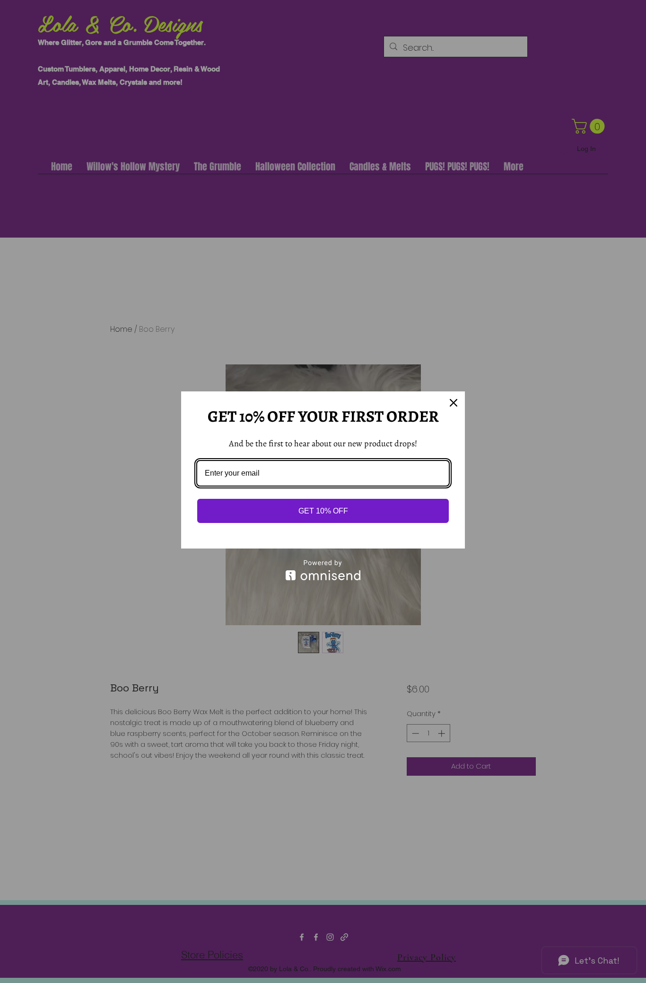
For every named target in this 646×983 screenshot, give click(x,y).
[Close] (453, 402)
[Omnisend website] (323, 570)
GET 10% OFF (323, 511)
